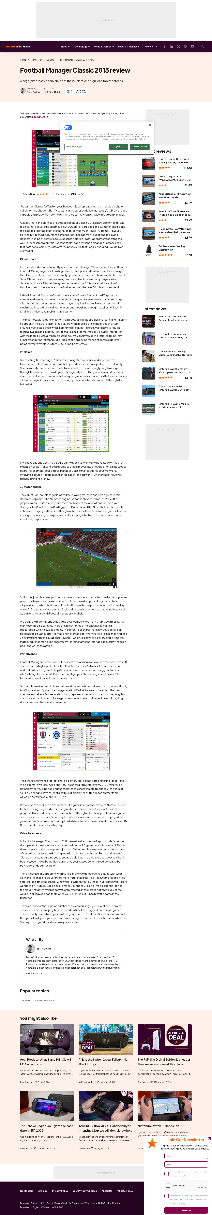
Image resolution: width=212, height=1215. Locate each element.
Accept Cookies (140, 147)
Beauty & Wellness (128, 46)
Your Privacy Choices (85, 1190)
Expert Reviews (15, 46)
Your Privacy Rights (74, 147)
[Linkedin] (171, 46)
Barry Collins (33, 92)
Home (23, 59)
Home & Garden (102, 46)
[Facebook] (164, 46)
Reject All (118, 147)
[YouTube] (192, 46)
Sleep (64, 46)
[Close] (150, 125)
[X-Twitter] (178, 46)
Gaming (50, 59)
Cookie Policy (141, 139)
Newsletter (151, 46)
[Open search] (202, 46)
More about (33, 973)
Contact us (26, 1190)
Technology (80, 46)
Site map (43, 1190)
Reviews (26, 1000)
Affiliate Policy (125, 1190)
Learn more (38, 116)
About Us (107, 1190)
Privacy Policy (60, 1190)
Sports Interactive (44, 1000)
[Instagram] (185, 46)
